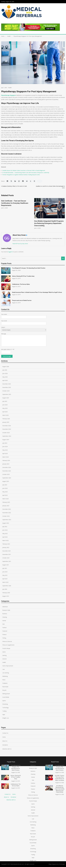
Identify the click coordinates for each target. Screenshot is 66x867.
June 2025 (5, 405)
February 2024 (6, 460)
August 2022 (5, 523)
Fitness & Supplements (8, 645)
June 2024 (5, 446)
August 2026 (5, 366)
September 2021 (6, 561)
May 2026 (5, 377)
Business (4, 613)
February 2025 (6, 418)
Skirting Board (6, 693)
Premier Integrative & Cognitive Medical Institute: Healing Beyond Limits (21, 174)
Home (4, 737)
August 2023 (5, 481)
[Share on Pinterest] (22, 181)
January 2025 (5, 422)
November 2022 (6, 512)
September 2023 (6, 478)
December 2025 (6, 384)
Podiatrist (4, 683)
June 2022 (5, 530)
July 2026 (4, 370)
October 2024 (6, 432)
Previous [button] (2, 214)
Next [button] (63, 214)
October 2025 (6, 391)
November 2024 (6, 429)
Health (10, 87)
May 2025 (5, 408)
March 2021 (5, 582)
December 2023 (6, 467)
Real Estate (5, 686)
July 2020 (4, 589)
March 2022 (5, 540)
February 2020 (6, 592)
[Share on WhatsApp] (19, 181)
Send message (7, 356)
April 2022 (5, 537)
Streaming (5, 704)
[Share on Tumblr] (30, 181)
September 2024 (6, 436)
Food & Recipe (6, 648)
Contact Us (5, 733)
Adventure (5, 606)
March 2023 (5, 498)
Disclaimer (5, 745)
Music (3, 679)
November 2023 (6, 471)
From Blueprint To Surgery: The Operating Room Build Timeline (28, 268)
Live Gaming (5, 673)
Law (3, 669)
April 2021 (5, 579)
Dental (4, 620)
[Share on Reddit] (26, 181)
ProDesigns (62, 864)
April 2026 (5, 380)
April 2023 (5, 495)
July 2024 (4, 443)
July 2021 (4, 568)
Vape (3, 714)
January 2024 (5, 464)
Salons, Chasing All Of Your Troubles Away (23, 276)
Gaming (4, 655)
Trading (4, 711)
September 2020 (6, 585)
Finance (4, 634)
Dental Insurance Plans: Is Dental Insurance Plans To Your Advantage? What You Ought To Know (37, 292)
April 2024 (5, 453)
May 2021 (5, 575)
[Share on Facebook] (7, 181)
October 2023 (6, 474)
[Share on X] (11, 181)
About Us (4, 741)
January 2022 (5, 547)
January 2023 (5, 505)
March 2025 (5, 415)
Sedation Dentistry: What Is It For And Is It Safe (14, 186)
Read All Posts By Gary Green (20, 243)
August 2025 (5, 398)
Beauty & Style (6, 610)
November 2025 (6, 387)
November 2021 (6, 554)
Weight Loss (5, 718)
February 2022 (6, 544)
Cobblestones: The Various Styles (21, 284)
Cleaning (4, 617)
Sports (4, 700)
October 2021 (6, 558)
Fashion (4, 627)
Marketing (5, 676)
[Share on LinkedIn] (15, 181)
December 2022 (6, 509)
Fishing (4, 638)
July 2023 (4, 485)
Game (4, 652)
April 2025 (5, 412)
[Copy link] (39, 181)
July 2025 (4, 401)
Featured (4, 631)
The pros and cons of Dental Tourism (21, 300)
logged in (10, 252)
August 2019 (5, 596)
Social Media (5, 697)
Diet (3, 624)
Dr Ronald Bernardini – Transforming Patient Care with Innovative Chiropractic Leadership (25, 172)
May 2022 (5, 533)
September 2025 (6, 394)
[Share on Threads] (34, 181)
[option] (16, 212)
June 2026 (5, 373)
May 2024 (5, 450)
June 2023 (5, 488)
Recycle (4, 690)
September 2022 (6, 519)
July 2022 (4, 526)
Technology (5, 707)
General (4, 659)
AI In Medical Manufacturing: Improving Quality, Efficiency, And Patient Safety (59, 789)
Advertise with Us (6, 749)
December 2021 (6, 551)
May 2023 (5, 492)
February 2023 (6, 502)
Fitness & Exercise (7, 641)
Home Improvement (7, 666)
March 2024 (5, 457)
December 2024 (6, 425)
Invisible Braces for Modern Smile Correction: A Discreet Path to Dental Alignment (23, 170)
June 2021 (5, 572)
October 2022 (6, 516)
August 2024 (5, 439)
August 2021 (5, 565)
